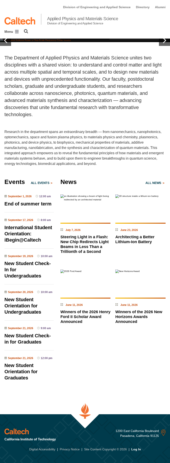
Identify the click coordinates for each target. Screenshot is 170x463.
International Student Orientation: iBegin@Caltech (28, 234)
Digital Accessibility (42, 449)
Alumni (160, 7)
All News (153, 183)
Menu (9, 31)
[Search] (26, 31)
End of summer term (28, 204)
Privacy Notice (70, 449)
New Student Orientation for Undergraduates (22, 306)
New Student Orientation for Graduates (21, 372)
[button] (5, 40)
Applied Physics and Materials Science (82, 20)
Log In (136, 449)
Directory (143, 7)
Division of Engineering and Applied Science (97, 7)
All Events (40, 183)
